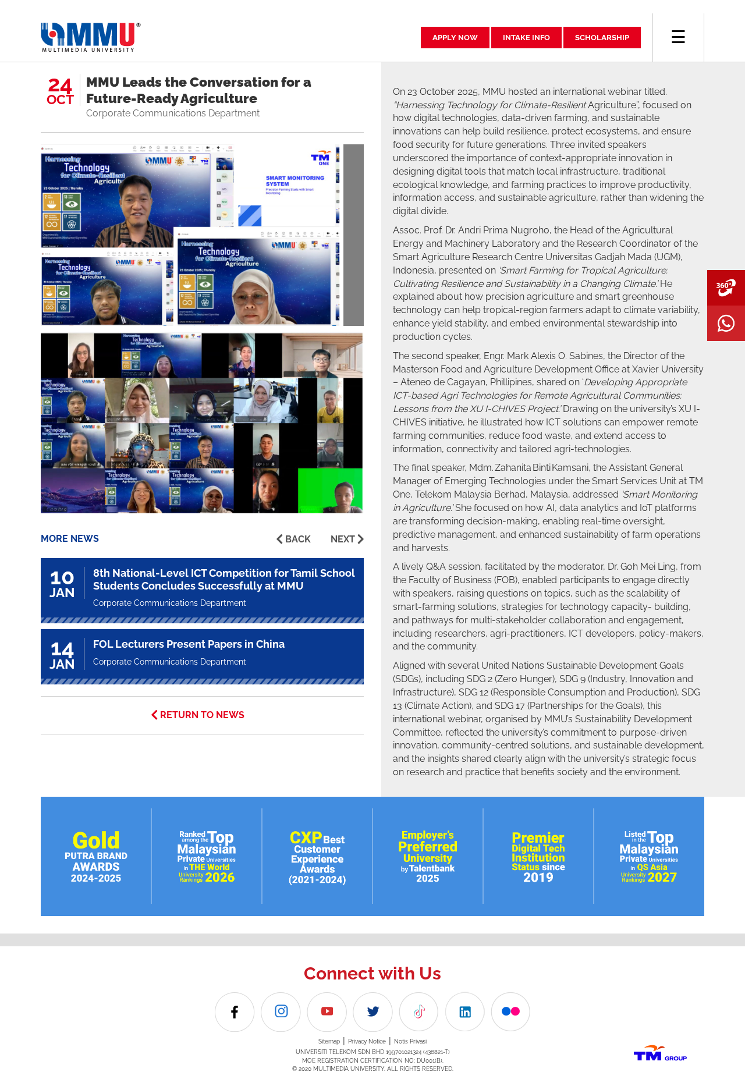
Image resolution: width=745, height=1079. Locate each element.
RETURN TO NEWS (202, 714)
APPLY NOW (455, 37)
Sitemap (329, 1041)
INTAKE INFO (526, 37)
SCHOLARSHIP (602, 37)
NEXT (343, 539)
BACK (298, 539)
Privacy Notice (367, 1041)
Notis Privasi (410, 1041)
